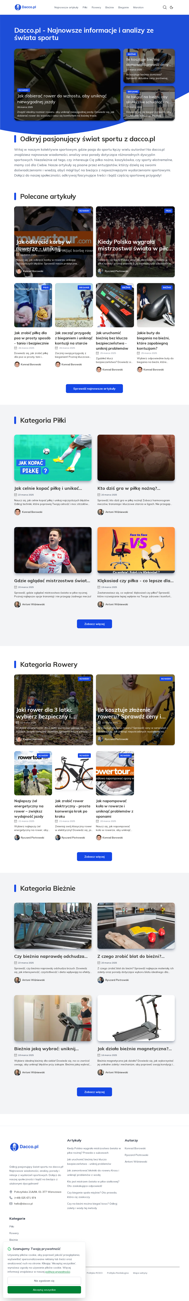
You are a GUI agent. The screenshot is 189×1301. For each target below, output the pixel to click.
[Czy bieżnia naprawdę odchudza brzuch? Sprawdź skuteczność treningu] (53, 926)
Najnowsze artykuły (66, 7)
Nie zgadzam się (44, 1280)
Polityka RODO (95, 1272)
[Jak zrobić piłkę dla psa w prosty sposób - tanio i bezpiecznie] (33, 305)
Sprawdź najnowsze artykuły (94, 388)
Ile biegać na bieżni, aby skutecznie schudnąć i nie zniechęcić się (148, 101)
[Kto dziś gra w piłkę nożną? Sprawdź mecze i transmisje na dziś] (136, 458)
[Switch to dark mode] (171, 7)
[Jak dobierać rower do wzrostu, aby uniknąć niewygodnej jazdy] (67, 84)
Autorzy (131, 1140)
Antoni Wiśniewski (116, 512)
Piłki (85, 7)
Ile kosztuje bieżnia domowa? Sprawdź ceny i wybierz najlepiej (148, 64)
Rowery (96, 7)
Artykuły (74, 1140)
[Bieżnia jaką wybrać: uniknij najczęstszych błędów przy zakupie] (53, 1018)
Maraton (138, 7)
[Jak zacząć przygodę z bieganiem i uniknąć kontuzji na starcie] (74, 305)
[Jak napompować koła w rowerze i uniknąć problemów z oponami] (115, 773)
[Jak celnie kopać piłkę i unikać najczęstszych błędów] (53, 458)
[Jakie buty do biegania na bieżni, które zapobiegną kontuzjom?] (156, 305)
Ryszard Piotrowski (116, 271)
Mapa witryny (140, 1272)
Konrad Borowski (33, 271)
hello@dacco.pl (23, 1203)
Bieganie (123, 7)
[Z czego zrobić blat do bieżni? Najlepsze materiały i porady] (136, 926)
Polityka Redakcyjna (118, 1272)
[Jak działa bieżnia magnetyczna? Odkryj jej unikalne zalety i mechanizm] (136, 1018)
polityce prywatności (57, 1271)
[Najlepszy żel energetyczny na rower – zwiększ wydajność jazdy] (33, 773)
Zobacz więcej (94, 624)
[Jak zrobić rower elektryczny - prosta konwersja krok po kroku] (74, 773)
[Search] (165, 7)
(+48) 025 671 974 (25, 1197)
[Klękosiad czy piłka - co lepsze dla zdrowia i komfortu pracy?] (136, 550)
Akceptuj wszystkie (44, 1289)
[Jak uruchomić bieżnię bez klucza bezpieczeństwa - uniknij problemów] (115, 305)
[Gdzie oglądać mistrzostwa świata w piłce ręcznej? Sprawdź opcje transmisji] (53, 550)
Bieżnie (109, 7)
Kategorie (17, 1218)
